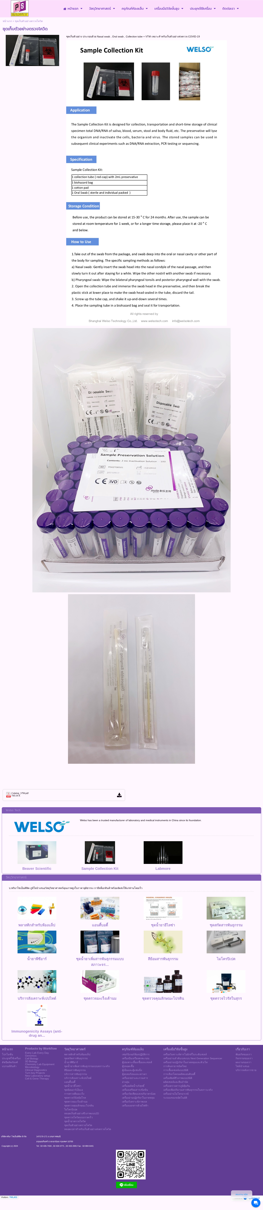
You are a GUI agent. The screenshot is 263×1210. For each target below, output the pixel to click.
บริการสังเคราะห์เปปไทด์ (37, 998)
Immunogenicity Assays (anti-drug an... (36, 1033)
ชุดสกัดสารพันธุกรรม (226, 925)
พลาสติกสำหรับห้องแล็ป (36, 925)
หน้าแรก (7, 21)
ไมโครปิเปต (226, 959)
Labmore (163, 869)
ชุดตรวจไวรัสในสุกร (226, 998)
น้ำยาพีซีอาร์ (37, 959)
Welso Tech (13, 810)
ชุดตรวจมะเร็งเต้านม (100, 998)
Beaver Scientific (36, 869)
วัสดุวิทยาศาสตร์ (16, 877)
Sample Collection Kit (99, 869)
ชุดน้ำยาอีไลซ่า (163, 925)
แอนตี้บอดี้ (100, 925)
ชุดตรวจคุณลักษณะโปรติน (163, 998)
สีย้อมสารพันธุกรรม (163, 959)
